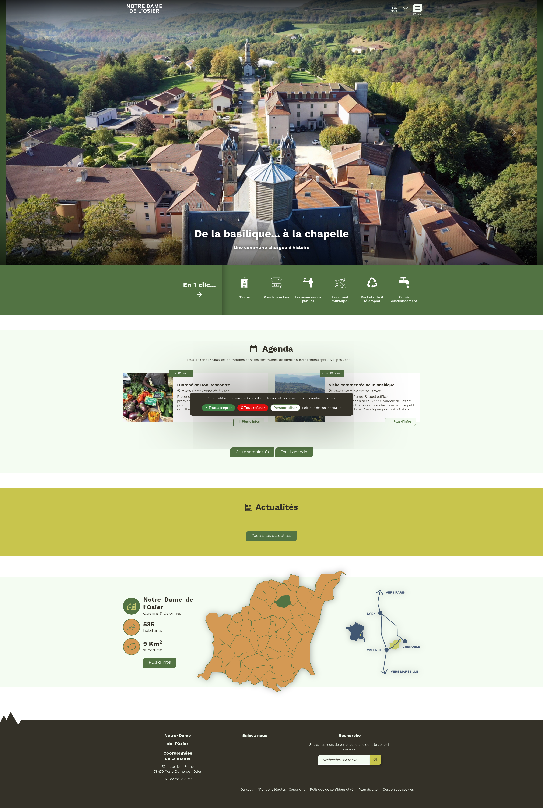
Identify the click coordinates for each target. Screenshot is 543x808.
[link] (405, 10)
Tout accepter (220, 407)
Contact (246, 789)
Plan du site (368, 789)
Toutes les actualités (271, 536)
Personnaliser (285, 407)
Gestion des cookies (398, 789)
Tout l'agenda (294, 452)
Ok (375, 759)
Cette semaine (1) (252, 452)
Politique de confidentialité (331, 789)
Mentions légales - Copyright (281, 789)
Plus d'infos (160, 662)
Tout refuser (254, 407)
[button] (27, 132)
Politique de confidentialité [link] (321, 407)
